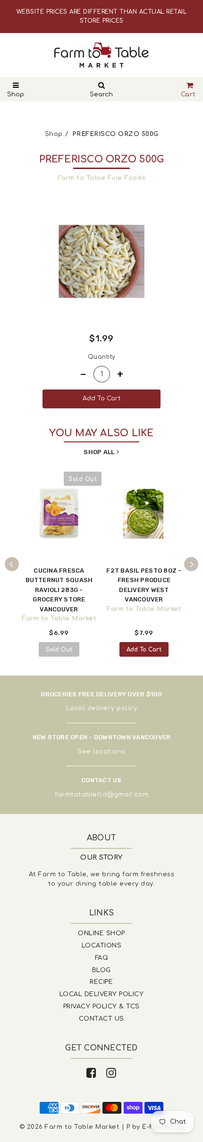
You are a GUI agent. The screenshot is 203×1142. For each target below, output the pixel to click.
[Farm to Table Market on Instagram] (111, 1073)
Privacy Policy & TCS (101, 1006)
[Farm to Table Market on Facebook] (91, 1073)
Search (101, 94)
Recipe (101, 982)
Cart (188, 94)
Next (191, 564)
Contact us (101, 1018)
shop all (99, 452)
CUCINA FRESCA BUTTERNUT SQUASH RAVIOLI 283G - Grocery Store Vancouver (59, 590)
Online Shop (101, 933)
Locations (102, 945)
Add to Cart (144, 649)
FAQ (102, 958)
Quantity (102, 357)
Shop (15, 94)
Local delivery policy (101, 708)
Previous (12, 564)
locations (109, 751)
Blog (101, 970)
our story (101, 857)
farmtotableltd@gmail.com (101, 794)
